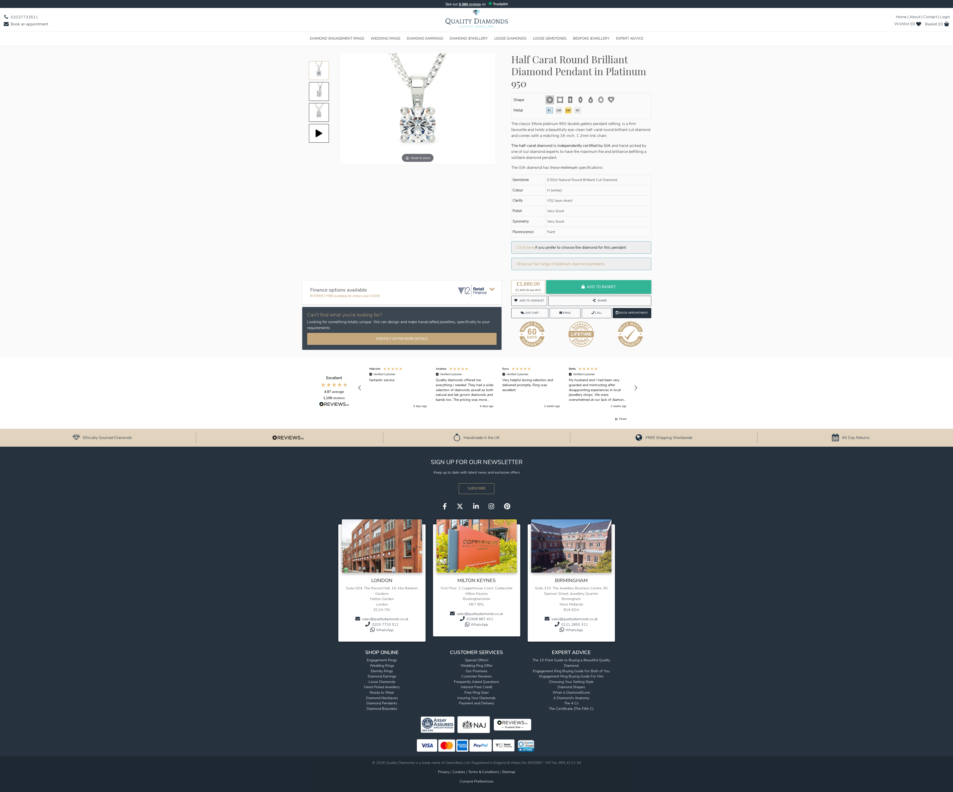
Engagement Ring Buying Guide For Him (571, 676)
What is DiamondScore (571, 692)
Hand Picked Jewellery (382, 686)
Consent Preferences (477, 781)
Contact (930, 17)
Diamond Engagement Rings (337, 38)
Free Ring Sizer (476, 692)
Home (901, 17)
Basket (934, 24)
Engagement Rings (382, 660)
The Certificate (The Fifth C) (571, 708)
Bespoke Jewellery (591, 38)
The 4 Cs (571, 703)
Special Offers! (476, 660)
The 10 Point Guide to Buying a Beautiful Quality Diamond (571, 663)
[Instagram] (491, 506)
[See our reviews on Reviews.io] (288, 437)
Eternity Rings (382, 671)
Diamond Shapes (571, 686)
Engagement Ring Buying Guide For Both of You (571, 671)
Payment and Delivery (476, 703)
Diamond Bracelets (382, 708)
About (914, 17)
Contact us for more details (402, 339)
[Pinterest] (507, 506)
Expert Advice (629, 38)
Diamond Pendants (382, 703)
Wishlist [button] (904, 24)
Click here (525, 247)
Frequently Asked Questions (476, 681)
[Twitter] (460, 506)
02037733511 (24, 17)
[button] (360, 388)
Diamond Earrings (425, 38)
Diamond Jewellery (469, 38)
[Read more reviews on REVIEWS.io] (334, 405)
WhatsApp (384, 629)
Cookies (458, 771)
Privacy (443, 771)
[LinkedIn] (476, 506)
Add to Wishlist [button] (531, 301)
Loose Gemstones (550, 38)
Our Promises (476, 671)
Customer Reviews (476, 676)
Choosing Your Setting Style (571, 681)
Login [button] (945, 17)
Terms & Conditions (484, 771)
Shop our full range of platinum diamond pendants (560, 264)
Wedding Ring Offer (476, 665)
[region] (498, 387)
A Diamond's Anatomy (571, 697)
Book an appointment (29, 24)
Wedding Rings (385, 38)
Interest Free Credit (476, 686)
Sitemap (508, 771)
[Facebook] (445, 506)
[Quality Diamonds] (476, 20)
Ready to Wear (382, 692)
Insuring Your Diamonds (476, 697)
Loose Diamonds (510, 38)
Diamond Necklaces (382, 697)
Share (602, 301)
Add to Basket (601, 286)
